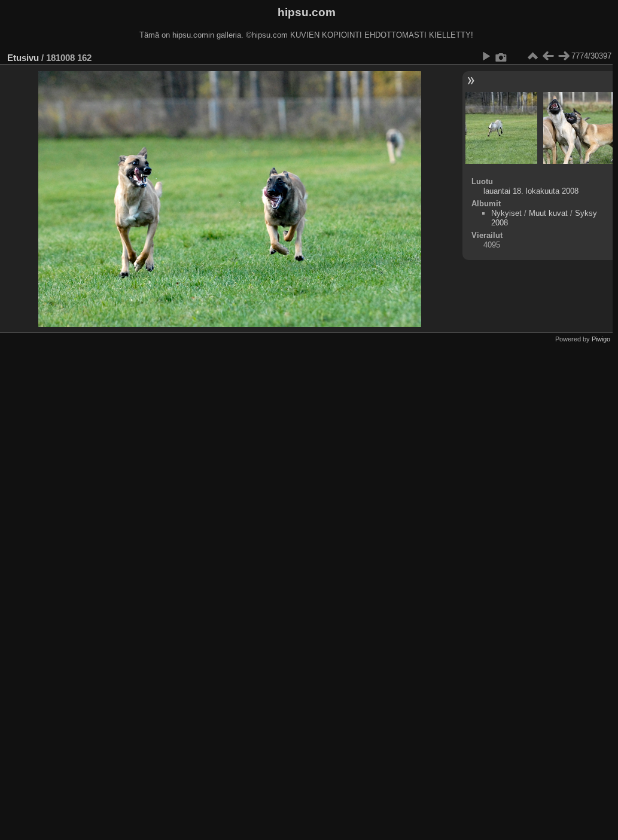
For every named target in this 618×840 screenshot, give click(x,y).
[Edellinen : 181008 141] (548, 56)
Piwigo (601, 339)
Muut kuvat (548, 213)
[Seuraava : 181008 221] (563, 56)
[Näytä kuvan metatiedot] (501, 56)
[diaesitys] (486, 56)
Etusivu (23, 58)
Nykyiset (506, 213)
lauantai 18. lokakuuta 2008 (531, 191)
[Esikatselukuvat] (532, 56)
